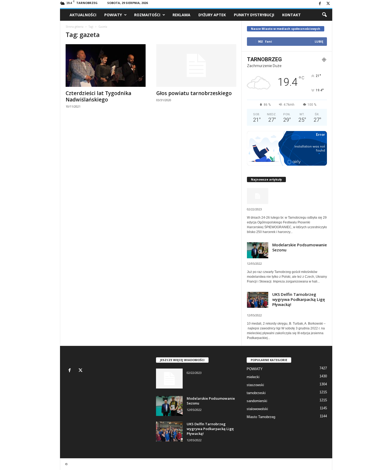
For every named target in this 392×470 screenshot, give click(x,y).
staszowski (255, 385)
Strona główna (74, 26)
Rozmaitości (147, 14)
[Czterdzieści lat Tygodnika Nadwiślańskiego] (106, 65)
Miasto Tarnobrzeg (261, 417)
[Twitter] (328, 4)
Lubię (319, 41)
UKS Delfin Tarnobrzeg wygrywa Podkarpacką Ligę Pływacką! (298, 299)
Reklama (181, 14)
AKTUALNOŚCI (83, 14)
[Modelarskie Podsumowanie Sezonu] (169, 406)
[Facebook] (320, 4)
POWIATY (113, 14)
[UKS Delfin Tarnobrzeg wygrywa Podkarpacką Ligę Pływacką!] (169, 432)
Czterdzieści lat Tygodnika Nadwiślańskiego (98, 96)
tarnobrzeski (256, 393)
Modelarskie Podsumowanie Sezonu (299, 247)
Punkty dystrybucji (254, 14)
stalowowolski (257, 409)
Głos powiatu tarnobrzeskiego (194, 93)
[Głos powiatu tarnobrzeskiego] (196, 65)
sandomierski (257, 401)
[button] (324, 15)
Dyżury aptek (212, 14)
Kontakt (291, 14)
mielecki (253, 377)
